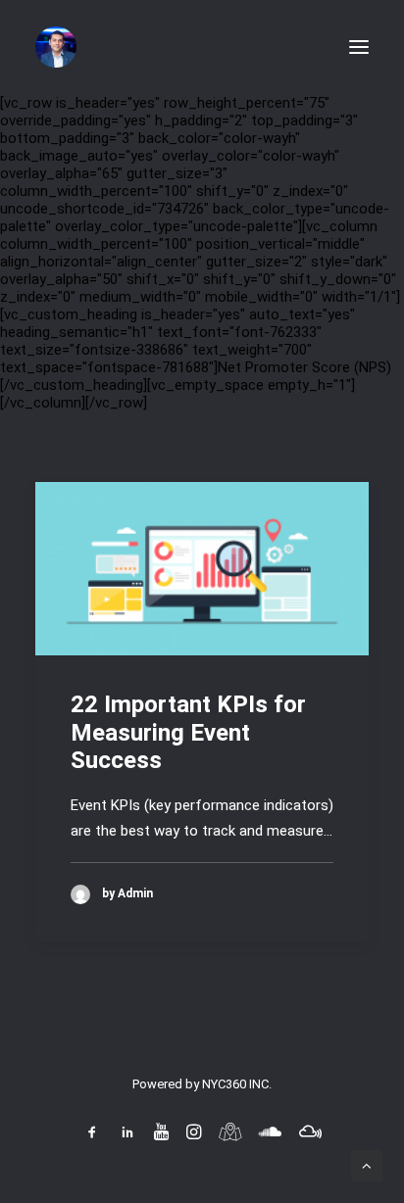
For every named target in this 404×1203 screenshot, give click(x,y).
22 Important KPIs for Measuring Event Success (188, 733)
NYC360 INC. (237, 1084)
